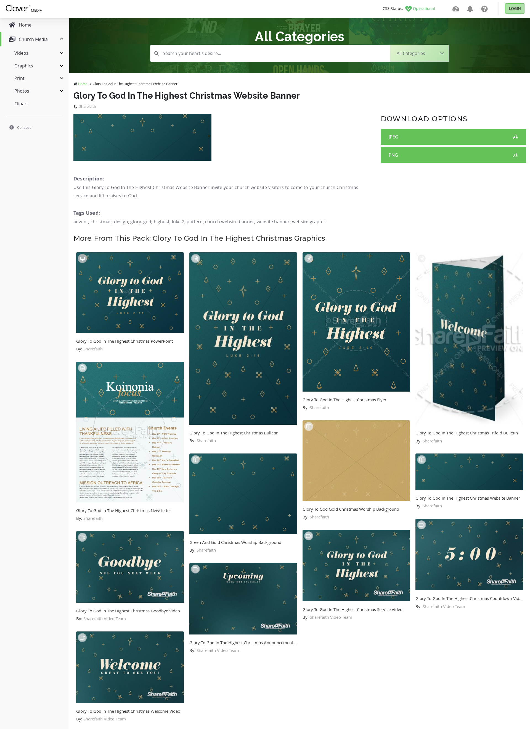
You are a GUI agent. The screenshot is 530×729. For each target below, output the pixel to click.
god (147, 222)
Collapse (24, 127)
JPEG (393, 137)
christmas (101, 222)
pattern (195, 222)
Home (83, 84)
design (121, 222)
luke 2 (178, 222)
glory (135, 222)
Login (515, 8)
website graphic (309, 222)
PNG (393, 155)
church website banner (229, 222)
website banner (273, 222)
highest (161, 222)
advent (80, 222)
